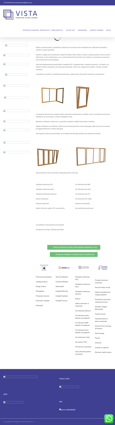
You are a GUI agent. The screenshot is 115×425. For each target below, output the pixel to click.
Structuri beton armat (102, 287)
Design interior (41, 286)
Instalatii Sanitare (62, 296)
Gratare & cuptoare (102, 347)
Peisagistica (40, 291)
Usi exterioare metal (82, 337)
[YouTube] (63, 392)
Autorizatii (39, 305)
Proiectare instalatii (42, 301)
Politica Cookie (64, 379)
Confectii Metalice (62, 282)
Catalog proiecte (42, 282)
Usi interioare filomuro (83, 311)
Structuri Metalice (62, 277)
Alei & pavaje (99, 333)
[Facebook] (60, 392)
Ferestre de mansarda (83, 347)
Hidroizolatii (60, 286)
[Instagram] (65, 392)
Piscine (97, 338)
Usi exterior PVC (81, 342)
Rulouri (77, 299)
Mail (60, 402)
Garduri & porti (100, 314)
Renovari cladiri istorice (103, 352)
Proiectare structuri (42, 296)
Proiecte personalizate (44, 277)
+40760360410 (70, 410)
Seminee (98, 343)
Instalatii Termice (61, 301)
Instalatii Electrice (62, 291)
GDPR (5, 394)
